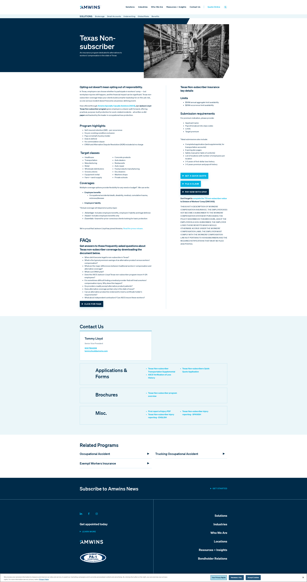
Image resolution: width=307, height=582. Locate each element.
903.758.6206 (91, 348)
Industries (143, 7)
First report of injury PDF (159, 411)
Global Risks (143, 16)
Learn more (89, 531)
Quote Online (214, 7)
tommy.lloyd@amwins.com (96, 351)
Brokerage (100, 16)
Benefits (155, 16)
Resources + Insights (176, 7)
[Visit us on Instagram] (99, 513)
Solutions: (86, 16)
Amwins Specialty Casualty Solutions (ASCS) (116, 106)
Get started (220, 488)
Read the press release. (133, 228)
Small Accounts (114, 16)
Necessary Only (236, 577)
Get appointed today (94, 524)
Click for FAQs (92, 304)
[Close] (303, 577)
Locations (220, 541)
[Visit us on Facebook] (91, 513)
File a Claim (192, 184)
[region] (153, 577)
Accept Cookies (253, 577)
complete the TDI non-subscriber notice (209, 198)
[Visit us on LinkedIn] (84, 513)
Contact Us (195, 7)
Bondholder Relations (212, 558)
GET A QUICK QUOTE (195, 176)
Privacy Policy (44, 579)
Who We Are (157, 7)
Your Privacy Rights (218, 577)
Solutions (130, 7)
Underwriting (129, 16)
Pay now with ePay (196, 192)
